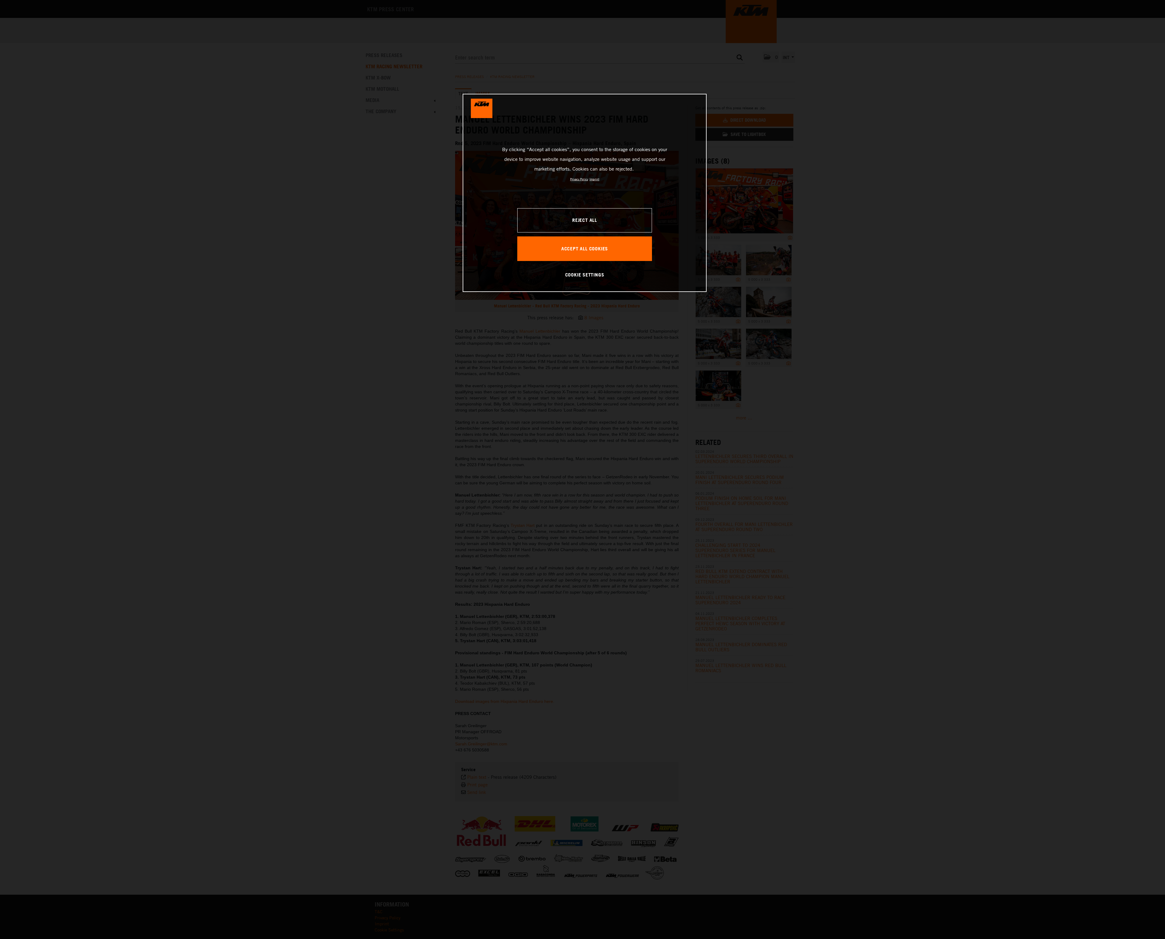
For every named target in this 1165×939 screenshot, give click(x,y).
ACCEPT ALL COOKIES (584, 249)
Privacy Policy (579, 179)
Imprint (594, 179)
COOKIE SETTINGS (584, 275)
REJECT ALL (584, 220)
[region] (585, 193)
